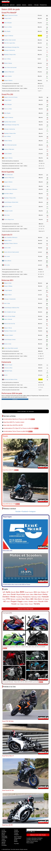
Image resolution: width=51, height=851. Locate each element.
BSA (35, 592)
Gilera (31, 594)
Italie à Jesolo (7, 256)
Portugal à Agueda (8, 290)
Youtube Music (17, 838)
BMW (22, 592)
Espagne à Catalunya (8, 35)
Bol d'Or (5, 375)
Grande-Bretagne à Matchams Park (11, 307)
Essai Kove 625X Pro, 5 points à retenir (13, 422)
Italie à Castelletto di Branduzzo (10, 237)
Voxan (31, 604)
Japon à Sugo (7, 303)
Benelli (13, 592)
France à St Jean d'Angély (9, 316)
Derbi (8, 594)
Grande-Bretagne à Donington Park (11, 47)
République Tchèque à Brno (10, 54)
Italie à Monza (7, 186)
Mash (23, 599)
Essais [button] (24, 5)
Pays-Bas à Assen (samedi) (10, 40)
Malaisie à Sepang (8, 63)
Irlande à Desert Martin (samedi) (11, 348)
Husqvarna (26, 597)
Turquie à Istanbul (8, 76)
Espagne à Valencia (8, 80)
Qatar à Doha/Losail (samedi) (10, 67)
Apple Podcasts (18, 837)
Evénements (6, 362)
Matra (27, 599)
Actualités (5, 5)
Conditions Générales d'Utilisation (34, 838)
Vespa (22, 604)
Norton (8, 601)
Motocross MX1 (7, 280)
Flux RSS (16, 843)
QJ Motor (26, 601)
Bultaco (43, 592)
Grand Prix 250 (7, 94)
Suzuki (40, 601)
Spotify (15, 840)
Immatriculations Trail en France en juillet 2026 (15, 431)
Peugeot (14, 601)
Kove (4, 599)
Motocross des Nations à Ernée (10, 379)
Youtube (18, 511)
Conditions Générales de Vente (33, 839)
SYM (46, 601)
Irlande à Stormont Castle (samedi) (11, 252)
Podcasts (4, 840)
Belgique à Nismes (8, 328)
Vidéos (3, 839)
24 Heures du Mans (8, 367)
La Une (3, 830)
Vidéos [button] (30, 5)
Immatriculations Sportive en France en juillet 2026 (16, 419)
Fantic (27, 594)
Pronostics (43, 5)
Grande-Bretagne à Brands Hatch (11, 202)
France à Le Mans (8, 27)
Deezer (16, 841)
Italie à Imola (6, 215)
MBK (32, 599)
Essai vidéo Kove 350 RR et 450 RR (13, 425)
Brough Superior (29, 592)
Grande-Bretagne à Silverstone (10, 189)
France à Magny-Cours (9, 219)
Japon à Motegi (7, 59)
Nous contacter (30, 842)
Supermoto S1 (7, 234)
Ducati (13, 594)
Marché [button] (12, 5)
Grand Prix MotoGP (9, 12)
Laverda (18, 599)
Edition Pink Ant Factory (32, 841)
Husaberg (19, 597)
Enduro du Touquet (8, 364)
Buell (39, 592)
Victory (26, 604)
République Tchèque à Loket (10, 331)
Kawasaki (45, 596)
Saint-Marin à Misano (8, 193)
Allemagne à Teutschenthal (9, 299)
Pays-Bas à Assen (8, 206)
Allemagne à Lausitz (8, 210)
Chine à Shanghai (8, 22)
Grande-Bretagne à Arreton (10, 339)
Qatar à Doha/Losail (8, 174)
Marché (3, 833)
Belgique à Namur (8, 240)
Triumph (13, 604)
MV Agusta (46, 599)
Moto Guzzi (38, 594)
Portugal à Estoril (7, 18)
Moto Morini (38, 599)
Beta (17, 592)
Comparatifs (7, 612)
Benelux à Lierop (7, 343)
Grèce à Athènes (7, 260)
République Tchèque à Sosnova (10, 243)
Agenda (18, 5)
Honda (12, 596)
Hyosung (34, 597)
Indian (39, 597)
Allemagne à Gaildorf (8, 335)
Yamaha (37, 603)
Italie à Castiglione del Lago (10, 312)
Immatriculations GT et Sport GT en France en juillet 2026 (18, 428)
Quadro (31, 601)
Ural (18, 604)
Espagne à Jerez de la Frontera (10, 15)
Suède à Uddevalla (8, 319)
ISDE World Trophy (8, 370)
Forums (36, 5)
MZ (5, 601)
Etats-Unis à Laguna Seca (9, 43)
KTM (8, 599)
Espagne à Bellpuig (8, 286)
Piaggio (20, 601)
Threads (16, 833)
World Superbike (8, 171)
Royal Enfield (21, 594)
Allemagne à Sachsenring (9, 50)
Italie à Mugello (7, 31)
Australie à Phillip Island (9, 71)
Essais (5, 436)
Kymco (13, 599)
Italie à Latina (7, 265)
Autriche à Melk (7, 247)
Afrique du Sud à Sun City (9, 323)
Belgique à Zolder (7, 283)
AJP (4, 592)
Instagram (32, 511)
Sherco (35, 601)
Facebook (25, 511)
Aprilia (8, 592)
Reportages (7, 516)
